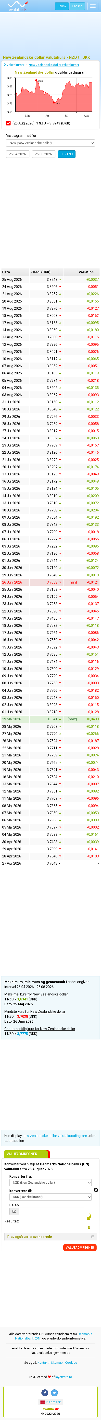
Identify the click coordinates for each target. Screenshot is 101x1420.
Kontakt (43, 1362)
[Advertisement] (50, 35)
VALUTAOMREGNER (80, 1247)
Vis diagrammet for (21, 136)
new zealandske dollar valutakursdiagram (55, 1136)
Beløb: (14, 1205)
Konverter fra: (20, 1176)
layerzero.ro (63, 1377)
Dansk (62, 6)
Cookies (71, 1362)
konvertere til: (20, 1191)
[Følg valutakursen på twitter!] (54, 1392)
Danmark (53, 1402)
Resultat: (11, 1221)
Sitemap (57, 1362)
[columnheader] (44, 272)
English (77, 6)
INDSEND (67, 154)
